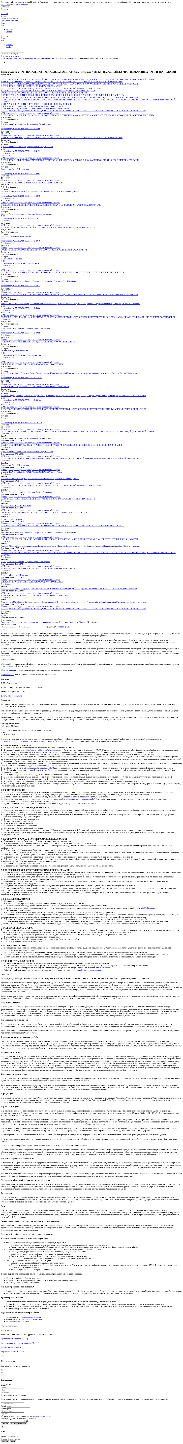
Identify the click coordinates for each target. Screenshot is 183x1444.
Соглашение (6, 622)
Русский (9, 29)
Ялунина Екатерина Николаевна (38, 281)
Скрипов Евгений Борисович (124, 373)
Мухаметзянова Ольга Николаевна (96, 373)
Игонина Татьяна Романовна (40, 214)
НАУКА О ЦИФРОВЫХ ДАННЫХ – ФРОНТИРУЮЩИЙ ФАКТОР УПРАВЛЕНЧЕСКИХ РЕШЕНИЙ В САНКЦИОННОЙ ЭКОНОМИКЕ (61, 82)
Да (2, 1372)
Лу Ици (4, 418)
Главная (4, 58)
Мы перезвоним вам (9, 1326)
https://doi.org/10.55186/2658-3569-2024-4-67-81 (20, 263)
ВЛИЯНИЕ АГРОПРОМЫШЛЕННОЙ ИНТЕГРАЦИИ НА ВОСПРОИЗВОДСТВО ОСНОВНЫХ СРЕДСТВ (48, 90)
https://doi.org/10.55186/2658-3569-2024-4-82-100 (21, 355)
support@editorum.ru (31, 1317)
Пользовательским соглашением (15, 4)
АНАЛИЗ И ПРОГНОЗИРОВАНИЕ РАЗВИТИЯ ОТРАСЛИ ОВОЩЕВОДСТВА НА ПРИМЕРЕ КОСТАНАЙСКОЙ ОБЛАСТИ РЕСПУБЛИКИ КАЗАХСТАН (69, 97)
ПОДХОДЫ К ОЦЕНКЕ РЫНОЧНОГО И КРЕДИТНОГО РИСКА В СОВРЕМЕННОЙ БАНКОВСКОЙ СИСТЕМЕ (51, 88)
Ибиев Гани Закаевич (10, 373)
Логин (3, 1436)
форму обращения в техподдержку (29, 1319)
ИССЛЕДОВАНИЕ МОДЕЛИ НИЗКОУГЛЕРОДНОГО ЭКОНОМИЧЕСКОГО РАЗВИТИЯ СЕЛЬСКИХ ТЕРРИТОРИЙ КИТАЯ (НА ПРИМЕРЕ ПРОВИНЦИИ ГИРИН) (74, 111)
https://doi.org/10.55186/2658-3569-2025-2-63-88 (20, 308)
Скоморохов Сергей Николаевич (15, 169)
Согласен (5, 7)
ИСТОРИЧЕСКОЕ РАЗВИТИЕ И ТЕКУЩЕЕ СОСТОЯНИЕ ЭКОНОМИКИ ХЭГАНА (38, 104)
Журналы (13, 58)
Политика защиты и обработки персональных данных (35, 622)
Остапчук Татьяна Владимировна (71, 396)
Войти (51, 627)
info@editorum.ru (15, 696)
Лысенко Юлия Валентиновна (43, 304)
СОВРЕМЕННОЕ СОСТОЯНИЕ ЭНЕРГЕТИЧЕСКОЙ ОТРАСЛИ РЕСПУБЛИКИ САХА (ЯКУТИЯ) (44, 93)
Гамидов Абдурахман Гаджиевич (101, 396)
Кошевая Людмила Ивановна (99, 304)
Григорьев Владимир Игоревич (14, 351)
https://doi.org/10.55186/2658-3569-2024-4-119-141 (21, 378)
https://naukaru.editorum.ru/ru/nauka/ (15, 741)
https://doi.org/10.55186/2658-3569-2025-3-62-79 (20, 196)
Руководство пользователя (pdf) (14, 1339)
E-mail (3, 1406)
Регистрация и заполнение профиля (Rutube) (20, 1343)
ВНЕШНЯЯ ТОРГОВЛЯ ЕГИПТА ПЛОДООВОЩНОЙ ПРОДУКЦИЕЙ (32, 106)
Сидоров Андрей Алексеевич (14, 214)
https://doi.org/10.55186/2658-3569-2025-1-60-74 (20, 286)
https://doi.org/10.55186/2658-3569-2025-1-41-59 (20, 151)
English (9, 32)
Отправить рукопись (10, 21)
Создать (14, 624)
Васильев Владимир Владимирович (39, 396)
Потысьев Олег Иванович (65, 281)
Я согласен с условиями (13, 1416)
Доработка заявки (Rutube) (12, 1351)
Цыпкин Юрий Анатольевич (13, 124)
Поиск (3, 16)
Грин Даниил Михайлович (12, 328)
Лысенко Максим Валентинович (15, 304)
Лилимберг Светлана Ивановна (126, 304)
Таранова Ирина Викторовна (37, 328)
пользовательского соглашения (37, 1416)
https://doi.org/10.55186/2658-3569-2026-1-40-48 (20, 241)
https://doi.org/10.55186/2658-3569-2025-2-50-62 (20, 173)
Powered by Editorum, (78, 622)
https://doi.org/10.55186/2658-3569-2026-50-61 (20, 218)
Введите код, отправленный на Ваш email (18, 1419)
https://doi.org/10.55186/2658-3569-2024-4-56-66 (20, 129)
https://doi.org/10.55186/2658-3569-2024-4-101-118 (21, 422)
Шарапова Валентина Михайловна (39, 191)
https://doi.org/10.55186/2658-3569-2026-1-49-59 (20, 333)
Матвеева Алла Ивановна (12, 281)
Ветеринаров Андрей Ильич (39, 124)
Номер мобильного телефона (13, 1395)
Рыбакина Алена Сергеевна (67, 191)
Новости (4, 9)
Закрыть (5, 1424)
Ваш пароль (6, 1409)
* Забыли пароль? (62, 627)
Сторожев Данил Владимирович (35, 373)
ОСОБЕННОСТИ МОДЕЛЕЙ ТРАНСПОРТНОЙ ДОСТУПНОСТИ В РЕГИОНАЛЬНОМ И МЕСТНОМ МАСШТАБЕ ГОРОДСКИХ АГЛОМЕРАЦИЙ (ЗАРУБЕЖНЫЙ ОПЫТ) (77, 79)
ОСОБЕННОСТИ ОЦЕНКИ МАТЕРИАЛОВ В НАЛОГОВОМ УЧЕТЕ (31, 86)
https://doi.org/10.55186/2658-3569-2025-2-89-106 (21, 400)
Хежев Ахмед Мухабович (12, 396)
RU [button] (2, 25)
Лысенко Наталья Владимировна (72, 304)
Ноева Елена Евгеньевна (11, 259)
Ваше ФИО (6, 1385)
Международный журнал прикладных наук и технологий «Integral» (48, 58)
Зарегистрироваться (18, 1424)
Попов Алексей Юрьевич (12, 191)
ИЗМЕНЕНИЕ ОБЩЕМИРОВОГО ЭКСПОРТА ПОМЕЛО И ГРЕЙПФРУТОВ (35, 108)
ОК (27, 1421)
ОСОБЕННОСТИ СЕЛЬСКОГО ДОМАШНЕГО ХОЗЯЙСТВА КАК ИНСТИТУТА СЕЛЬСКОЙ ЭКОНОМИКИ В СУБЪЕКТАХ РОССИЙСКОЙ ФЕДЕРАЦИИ (70, 84)
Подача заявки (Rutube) (11, 1347)
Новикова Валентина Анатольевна (16, 236)
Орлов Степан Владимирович (40, 147)
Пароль (4, 1439)
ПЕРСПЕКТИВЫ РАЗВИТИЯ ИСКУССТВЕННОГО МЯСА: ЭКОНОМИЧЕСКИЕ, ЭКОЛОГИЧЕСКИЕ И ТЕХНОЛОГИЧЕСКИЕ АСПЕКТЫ (62, 95)
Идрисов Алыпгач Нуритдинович (65, 373)
